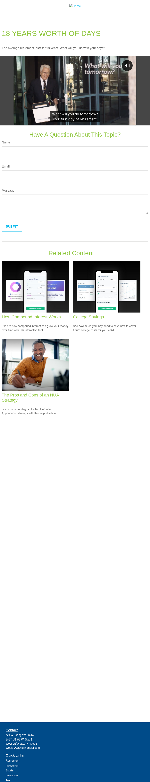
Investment (12, 765)
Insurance (12, 775)
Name (6, 142)
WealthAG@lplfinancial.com (23, 748)
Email (6, 166)
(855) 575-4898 (24, 735)
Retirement (12, 760)
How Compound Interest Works (31, 316)
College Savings (88, 316)
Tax (8, 780)
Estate (9, 770)
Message (8, 190)
